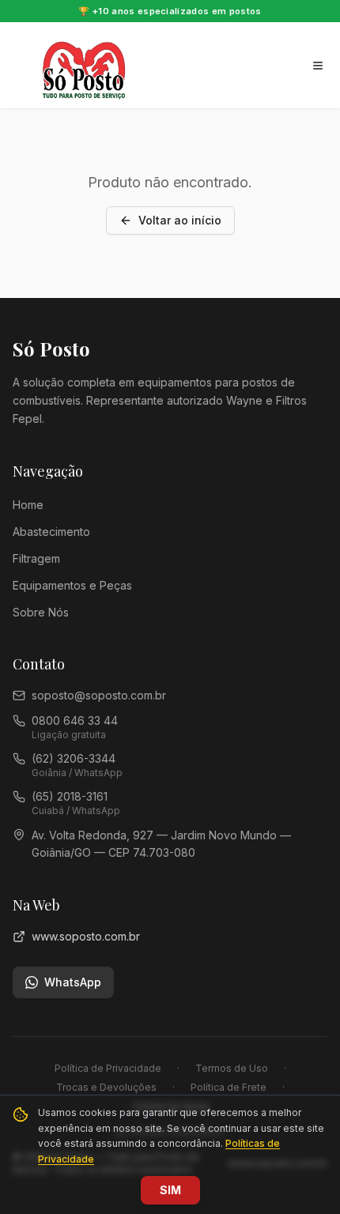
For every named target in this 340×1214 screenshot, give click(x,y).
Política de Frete (228, 1087)
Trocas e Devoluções (106, 1087)
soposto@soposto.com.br (99, 695)
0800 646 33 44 (75, 720)
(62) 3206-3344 (73, 758)
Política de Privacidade (108, 1068)
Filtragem (36, 558)
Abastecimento (51, 531)
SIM (170, 1190)
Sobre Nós (41, 612)
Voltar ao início (179, 220)
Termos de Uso (231, 1068)
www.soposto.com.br (86, 936)
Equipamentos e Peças (72, 585)
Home (28, 504)
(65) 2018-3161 (70, 796)
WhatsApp (72, 982)
